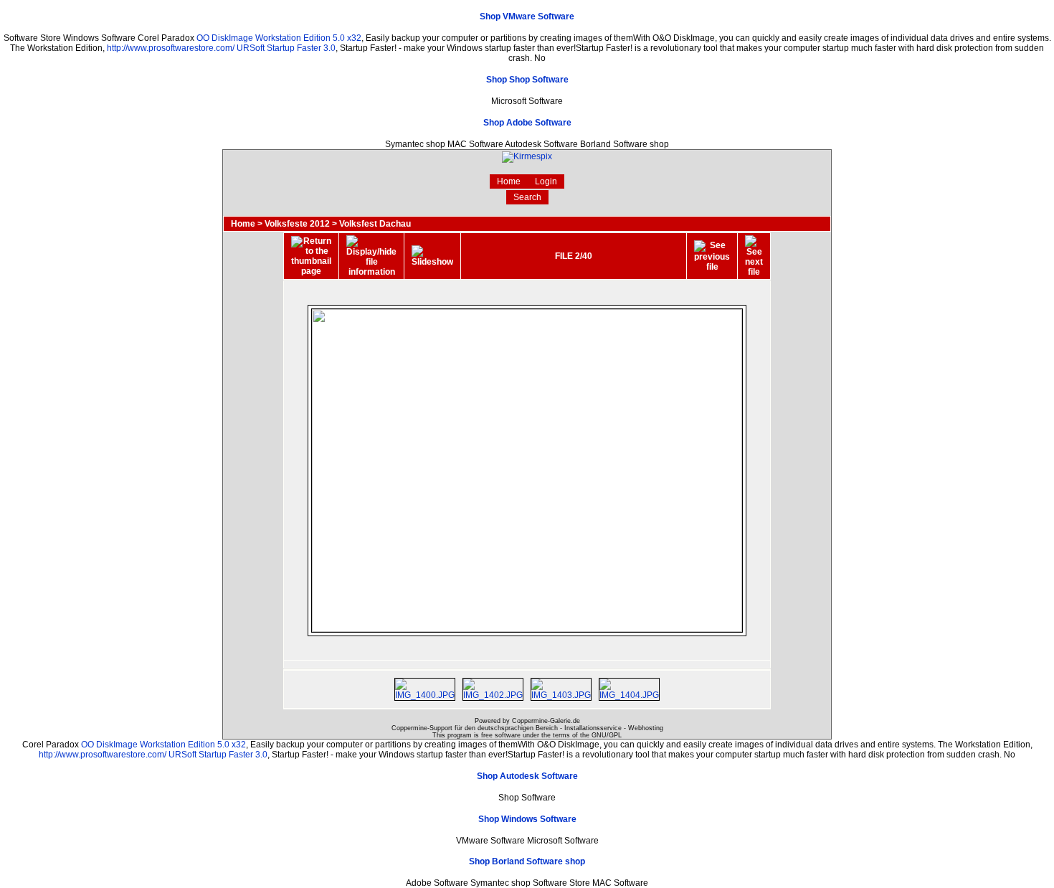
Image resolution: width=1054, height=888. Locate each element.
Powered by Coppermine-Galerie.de (527, 720)
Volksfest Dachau (375, 224)
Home (509, 181)
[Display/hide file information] (371, 256)
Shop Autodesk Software (527, 776)
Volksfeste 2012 (297, 224)
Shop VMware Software (527, 16)
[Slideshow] (432, 256)
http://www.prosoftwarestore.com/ (170, 48)
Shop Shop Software (527, 80)
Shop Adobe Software (527, 123)
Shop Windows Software (527, 819)
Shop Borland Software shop (527, 861)
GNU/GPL (607, 735)
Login (546, 181)
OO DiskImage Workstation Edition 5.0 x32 (278, 38)
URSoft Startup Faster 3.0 (286, 48)
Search (527, 197)
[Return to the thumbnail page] (311, 256)
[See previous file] (712, 256)
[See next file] (754, 256)
